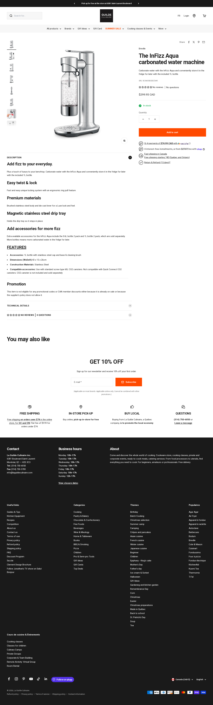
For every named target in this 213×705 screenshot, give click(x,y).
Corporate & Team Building (19, 658)
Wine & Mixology (81, 532)
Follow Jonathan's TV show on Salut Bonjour (24, 570)
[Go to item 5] (11, 91)
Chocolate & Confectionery (87, 520)
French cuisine (137, 540)
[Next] (138, 3)
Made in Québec (137, 609)
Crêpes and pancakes (140, 532)
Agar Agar (193, 512)
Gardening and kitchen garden (144, 585)
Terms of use (13, 536)
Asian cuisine (136, 536)
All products (52, 28)
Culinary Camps (14, 649)
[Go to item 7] (11, 114)
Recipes (10, 520)
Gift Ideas (82, 28)
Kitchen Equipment (16, 516)
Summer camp (137, 524)
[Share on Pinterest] (198, 42)
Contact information (76, 694)
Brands (68, 28)
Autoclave (193, 528)
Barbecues (194, 532)
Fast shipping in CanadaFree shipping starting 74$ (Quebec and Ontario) (167, 156)
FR (179, 15)
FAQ (9, 552)
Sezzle (10, 560)
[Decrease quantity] (143, 119)
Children (77, 552)
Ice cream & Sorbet (139, 572)
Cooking (77, 512)
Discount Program (15, 556)
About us (11, 528)
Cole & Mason (195, 544)
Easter (133, 601)
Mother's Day (136, 564)
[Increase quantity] (155, 119)
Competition (13, 524)
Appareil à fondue (197, 520)
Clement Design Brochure (19, 564)
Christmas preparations (141, 605)
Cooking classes (15, 641)
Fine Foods (79, 524)
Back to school (137, 613)
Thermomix (194, 572)
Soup (132, 621)
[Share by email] (203, 42)
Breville (142, 48)
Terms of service (42, 694)
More (161, 28)
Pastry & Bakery (81, 516)
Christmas (135, 597)
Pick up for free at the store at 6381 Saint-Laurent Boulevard (106, 3)
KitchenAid (194, 564)
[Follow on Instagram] (16, 679)
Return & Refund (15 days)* (157, 162)
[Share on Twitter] (193, 42)
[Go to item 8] (11, 126)
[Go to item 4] (11, 79)
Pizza (76, 548)
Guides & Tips (13, 512)
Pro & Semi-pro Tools (84, 556)
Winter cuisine (137, 544)
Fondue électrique (197, 560)
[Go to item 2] (11, 56)
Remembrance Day (139, 589)
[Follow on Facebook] (9, 679)
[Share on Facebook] (188, 42)
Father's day (136, 568)
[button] (14, 315)
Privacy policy (13, 540)
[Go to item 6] (11, 103)
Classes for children (16, 645)
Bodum (192, 536)
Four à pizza (195, 556)
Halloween (135, 577)
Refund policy (13, 544)
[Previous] (74, 3)
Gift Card (97, 28)
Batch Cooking (137, 516)
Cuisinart (193, 548)
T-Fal (191, 577)
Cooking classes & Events (139, 28)
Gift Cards (78, 564)
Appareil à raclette (197, 524)
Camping (134, 528)
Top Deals (78, 568)
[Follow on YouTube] (31, 679)
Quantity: (143, 112)
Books (77, 540)
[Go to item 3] (11, 68)
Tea (132, 625)
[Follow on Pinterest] (24, 679)
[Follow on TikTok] (38, 679)
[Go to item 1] (11, 45)
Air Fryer (193, 516)
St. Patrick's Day (137, 617)
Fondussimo (195, 552)
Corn (132, 593)
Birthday (134, 512)
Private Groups (14, 653)
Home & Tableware (83, 536)
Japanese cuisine (138, 548)
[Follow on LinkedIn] (46, 679)
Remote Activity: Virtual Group (21, 662)
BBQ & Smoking (81, 544)
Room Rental (13, 666)
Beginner (134, 552)
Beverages (79, 528)
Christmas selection (139, 520)
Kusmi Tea (194, 568)
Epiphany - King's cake (140, 560)
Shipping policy (14, 548)
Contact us (12, 532)
